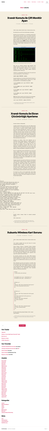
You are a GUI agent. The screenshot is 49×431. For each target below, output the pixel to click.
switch (23, 316)
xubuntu (22, 103)
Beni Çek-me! (4, 336)
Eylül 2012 (3, 387)
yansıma (27, 222)
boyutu (19, 220)
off (17, 316)
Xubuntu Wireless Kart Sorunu (24, 232)
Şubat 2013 (4, 384)
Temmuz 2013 (4, 382)
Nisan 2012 (4, 394)
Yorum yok (31, 23)
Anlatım (23, 110)
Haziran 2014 (4, 372)
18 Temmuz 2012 (25, 23)
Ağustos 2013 (4, 380)
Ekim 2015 (4, 363)
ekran (21, 102)
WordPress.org (4, 422)
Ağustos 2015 (4, 366)
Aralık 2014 (4, 368)
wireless (28, 316)
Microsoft (3, 411)
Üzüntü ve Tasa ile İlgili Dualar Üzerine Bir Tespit (11, 334)
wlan (30, 316)
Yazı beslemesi (4, 420)
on (18, 316)
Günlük (3, 407)
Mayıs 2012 (4, 392)
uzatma (18, 103)
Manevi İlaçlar (4, 409)
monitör (33, 102)
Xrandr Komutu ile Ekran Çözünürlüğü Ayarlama (24, 115)
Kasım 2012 (4, 386)
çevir (21, 220)
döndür (26, 220)
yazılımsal (15, 317)
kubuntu (25, 102)
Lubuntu (28, 102)
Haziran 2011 (4, 396)
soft (21, 316)
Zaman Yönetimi (5, 350)
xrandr (20, 103)
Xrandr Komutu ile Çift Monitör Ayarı (24, 19)
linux (32, 220)
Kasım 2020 (4, 360)
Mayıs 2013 (4, 383)
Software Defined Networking (7, 412)
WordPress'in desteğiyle (11, 428)
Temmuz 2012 (4, 390)
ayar (15, 220)
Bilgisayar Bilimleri (5, 404)
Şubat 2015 (4, 367)
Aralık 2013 (4, 376)
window (18, 222)
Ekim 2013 (4, 378)
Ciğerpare (3, 332)
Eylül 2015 (3, 364)
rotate (29, 221)
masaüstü (30, 102)
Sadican (3, 1)
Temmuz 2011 (4, 395)
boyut (17, 220)
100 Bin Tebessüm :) (5, 340)
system (33, 221)
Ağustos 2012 (4, 388)
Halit (18, 348)
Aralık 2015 (4, 362)
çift (14, 102)
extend (23, 102)
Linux (26, 110)
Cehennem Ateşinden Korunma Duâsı (9, 346)
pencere (18, 221)
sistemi (31, 221)
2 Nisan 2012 (25, 235)
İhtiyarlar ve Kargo (5, 338)
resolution (26, 221)
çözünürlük (23, 220)
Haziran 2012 (4, 391)
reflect (20, 221)
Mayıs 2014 (4, 374)
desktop (17, 102)
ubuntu (15, 103)
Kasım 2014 (4, 370)
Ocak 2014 (4, 375)
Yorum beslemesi (5, 421)
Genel (3, 405)
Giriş (2, 418)
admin (20, 23)
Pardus (15, 221)
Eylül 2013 (3, 379)
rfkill (20, 316)
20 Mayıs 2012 (25, 119)
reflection (23, 221)
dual (19, 102)
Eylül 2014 (4, 371)
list (16, 316)
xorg (20, 222)
